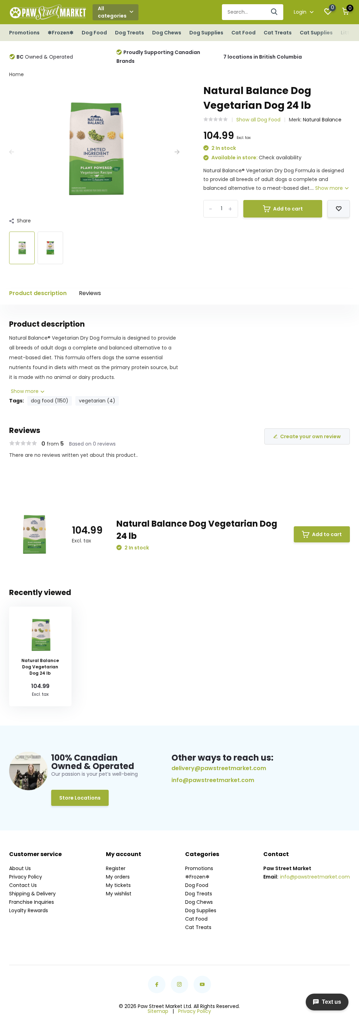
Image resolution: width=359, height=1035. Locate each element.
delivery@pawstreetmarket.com (218, 768)
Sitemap (158, 1011)
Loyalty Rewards (28, 910)
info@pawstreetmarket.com (212, 780)
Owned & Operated (44, 56)
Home (16, 74)
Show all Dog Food (258, 119)
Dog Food (94, 32)
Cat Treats (278, 32)
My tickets (118, 885)
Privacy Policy (25, 876)
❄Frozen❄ (61, 32)
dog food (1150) (49, 400)
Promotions (24, 32)
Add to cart (288, 208)
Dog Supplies (206, 32)
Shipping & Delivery (32, 893)
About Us (20, 868)
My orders (118, 876)
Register (116, 868)
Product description (38, 293)
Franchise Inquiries (31, 902)
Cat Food (243, 32)
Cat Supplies (316, 32)
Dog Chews (166, 32)
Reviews (90, 293)
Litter (348, 32)
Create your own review (310, 436)
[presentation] (11, 152)
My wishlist (118, 893)
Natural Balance (322, 119)
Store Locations (80, 797)
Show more (329, 188)
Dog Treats (129, 32)
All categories (112, 12)
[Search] (274, 12)
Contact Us (23, 885)
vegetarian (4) (97, 400)
